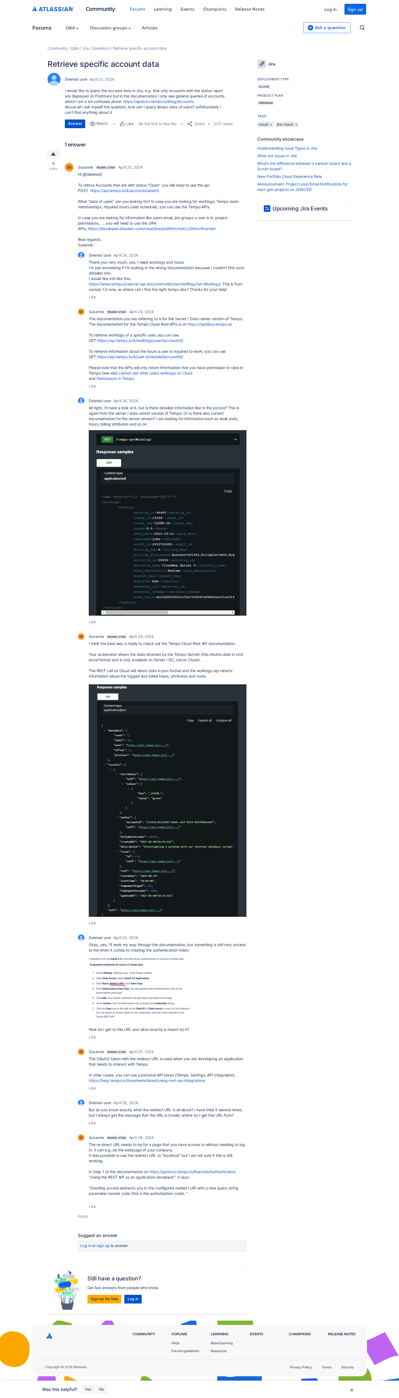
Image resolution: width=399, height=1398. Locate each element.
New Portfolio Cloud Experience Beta (289, 176)
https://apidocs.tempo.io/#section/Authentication (192, 1171)
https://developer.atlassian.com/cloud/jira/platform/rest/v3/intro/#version (152, 228)
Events (187, 9)
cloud (263, 124)
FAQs (175, 1343)
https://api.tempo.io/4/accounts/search (124, 190)
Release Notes (250, 9)
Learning (163, 9)
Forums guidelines (185, 1351)
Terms (326, 1367)
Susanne (85, 167)
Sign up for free (104, 1298)
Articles (149, 27)
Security (347, 1367)
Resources (219, 1351)
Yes (88, 1389)
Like (92, 297)
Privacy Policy (301, 1367)
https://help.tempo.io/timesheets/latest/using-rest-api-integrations (147, 1080)
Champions (214, 9)
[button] (167, 523)
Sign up (355, 9)
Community (100, 8)
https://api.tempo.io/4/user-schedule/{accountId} (140, 356)
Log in (330, 9)
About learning (222, 1343)
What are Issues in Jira (277, 155)
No (101, 1389)
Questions (100, 48)
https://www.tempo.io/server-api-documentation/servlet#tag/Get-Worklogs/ (155, 284)
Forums (137, 9)
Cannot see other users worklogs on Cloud (156, 373)
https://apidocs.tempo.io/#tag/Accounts (158, 101)
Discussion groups (109, 27)
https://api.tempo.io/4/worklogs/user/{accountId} (140, 340)
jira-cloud (285, 124)
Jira (85, 48)
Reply (83, 1216)
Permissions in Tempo (115, 378)
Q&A (71, 27)
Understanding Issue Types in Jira (287, 148)
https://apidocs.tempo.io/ (210, 324)
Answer (75, 123)
